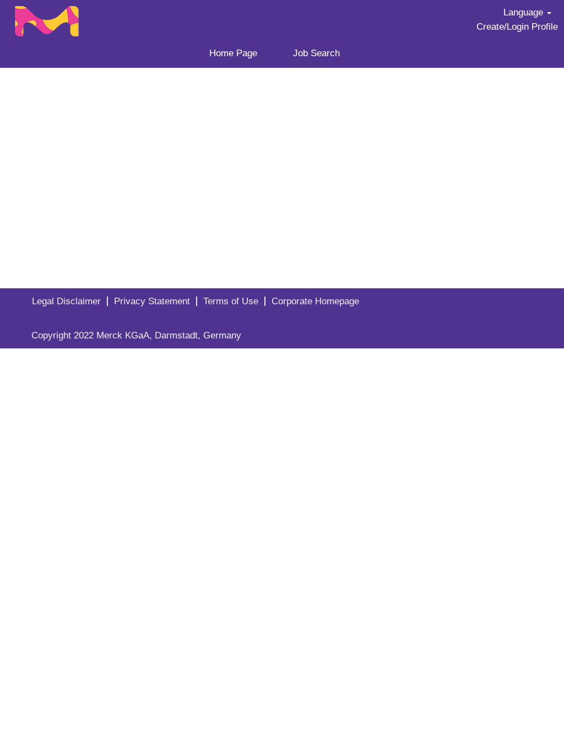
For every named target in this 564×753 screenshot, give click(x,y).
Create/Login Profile (517, 26)
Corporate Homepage (315, 301)
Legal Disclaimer (66, 301)
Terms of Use (230, 301)
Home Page (233, 53)
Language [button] (524, 12)
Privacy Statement (152, 301)
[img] (70, 18)
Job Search (316, 53)
